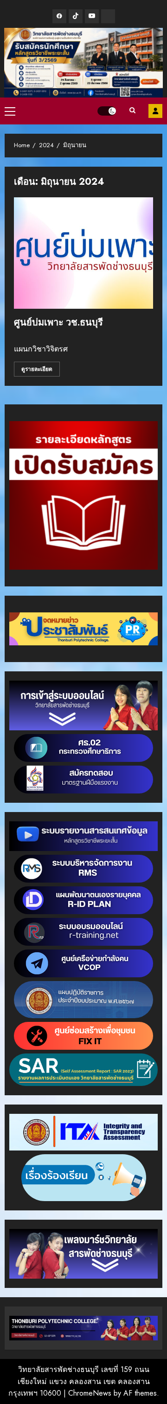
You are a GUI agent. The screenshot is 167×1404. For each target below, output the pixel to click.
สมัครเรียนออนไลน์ (155, 111)
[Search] (132, 111)
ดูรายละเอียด (36, 369)
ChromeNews (89, 1393)
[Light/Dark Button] (106, 111)
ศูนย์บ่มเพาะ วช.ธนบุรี (58, 322)
